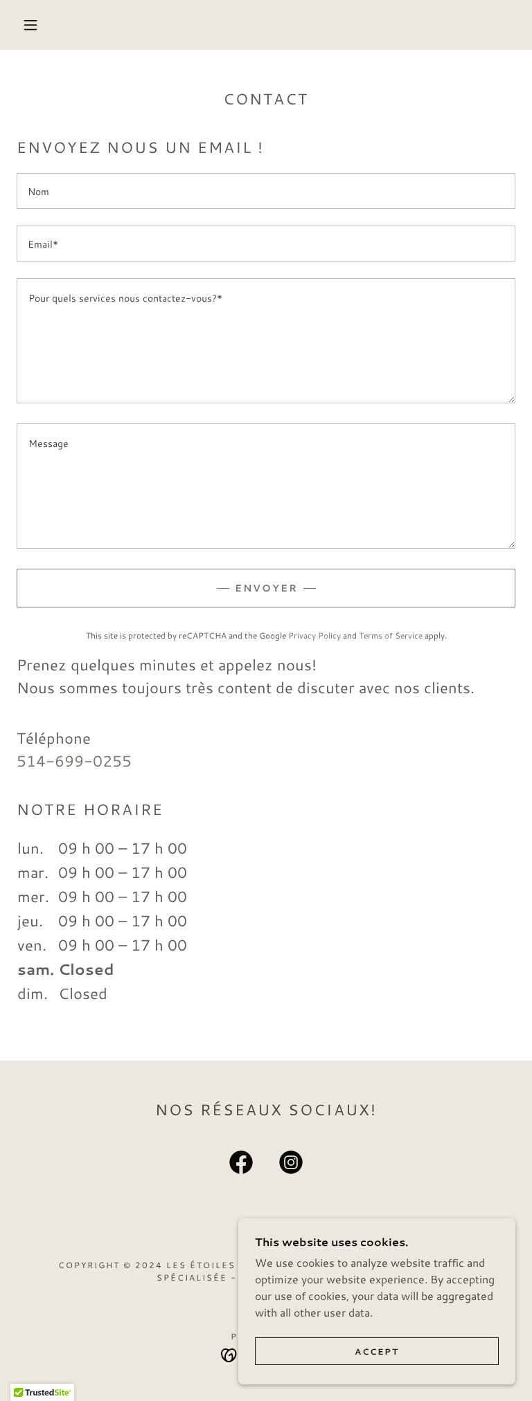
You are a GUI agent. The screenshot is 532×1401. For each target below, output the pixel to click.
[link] (241, 1165)
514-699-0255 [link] (74, 760)
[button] (30, 25)
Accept (377, 1351)
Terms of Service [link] (391, 635)
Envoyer (266, 588)
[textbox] (266, 191)
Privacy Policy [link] (314, 635)
